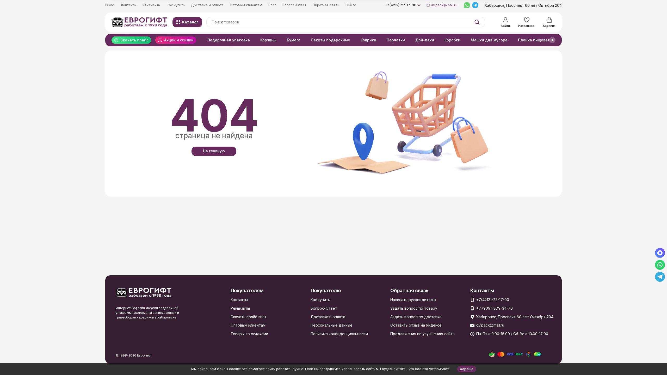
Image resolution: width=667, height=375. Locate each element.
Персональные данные (332, 325)
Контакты (128, 5)
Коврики (368, 40)
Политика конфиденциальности (339, 334)
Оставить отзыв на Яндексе (416, 325)
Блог (272, 5)
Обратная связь (325, 5)
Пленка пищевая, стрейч (541, 40)
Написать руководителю (413, 299)
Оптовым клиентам (246, 5)
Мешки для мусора (489, 40)
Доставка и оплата (207, 5)
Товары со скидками (249, 334)
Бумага (293, 40)
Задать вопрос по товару (413, 308)
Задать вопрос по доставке (416, 317)
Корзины (268, 40)
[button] (552, 40)
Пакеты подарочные (330, 40)
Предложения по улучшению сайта (422, 334)
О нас (110, 5)
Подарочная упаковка (228, 40)
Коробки (452, 40)
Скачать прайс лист (249, 317)
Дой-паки (424, 40)
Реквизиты (151, 5)
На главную (214, 151)
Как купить (176, 5)
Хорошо (466, 369)
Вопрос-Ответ (294, 5)
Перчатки (396, 40)
